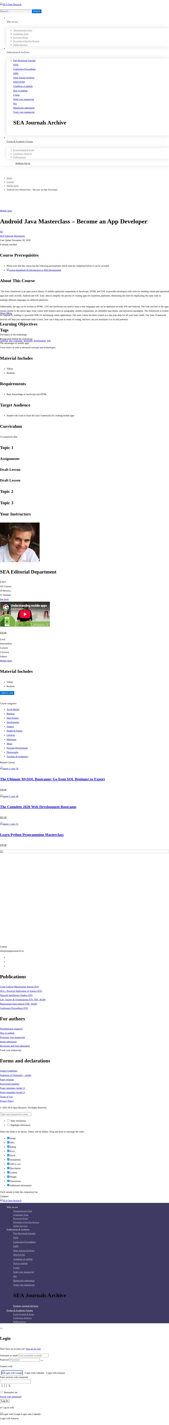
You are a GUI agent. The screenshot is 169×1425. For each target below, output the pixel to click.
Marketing (11, 739)
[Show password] (42, 1360)
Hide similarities (18, 1121)
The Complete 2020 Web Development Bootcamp (38, 807)
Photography (12, 752)
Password (4, 1360)
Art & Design (13, 709)
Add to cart (7, 693)
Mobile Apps (12, 186)
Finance (10, 726)
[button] (91, 133)
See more (4, 599)
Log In (4, 1401)
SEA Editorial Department (12, 236)
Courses (10, 182)
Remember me (10, 1392)
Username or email (9, 1355)
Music (9, 744)
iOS (49, 341)
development (40, 341)
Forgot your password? (10, 1396)
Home (9, 178)
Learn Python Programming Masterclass (32, 835)
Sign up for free (33, 1349)
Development (13, 722)
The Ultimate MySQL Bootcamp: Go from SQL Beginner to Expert (52, 779)
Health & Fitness (14, 731)
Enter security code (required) (14, 1377)
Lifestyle (11, 735)
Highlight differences (20, 1125)
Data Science (13, 718)
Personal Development (17, 748)
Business (11, 713)
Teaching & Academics (17, 756)
